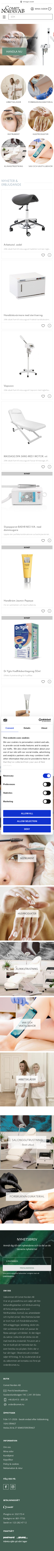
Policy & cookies (11, 1464)
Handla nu (14, 51)
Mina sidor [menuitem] (41, 8)
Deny (27, 829)
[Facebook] (5, 1486)
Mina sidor (8, 1451)
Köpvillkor (8, 1459)
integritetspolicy (8, 1276)
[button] (3, 17)
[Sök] (49, 17)
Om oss (7, 1447)
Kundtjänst (8, 1455)
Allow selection (27, 821)
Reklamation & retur (13, 1468)
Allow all (27, 813)
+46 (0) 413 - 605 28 (18, 1399)
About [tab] (44, 728)
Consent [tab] (10, 728)
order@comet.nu (16, 1404)
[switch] (47, 784)
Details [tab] (27, 728)
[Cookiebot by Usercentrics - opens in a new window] (39, 720)
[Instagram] (12, 1486)
